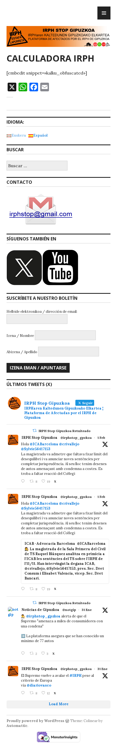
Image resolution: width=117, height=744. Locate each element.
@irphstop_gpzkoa (76, 438)
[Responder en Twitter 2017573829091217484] (24, 653)
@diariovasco (39, 685)
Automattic (17, 725)
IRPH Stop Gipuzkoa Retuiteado (65, 431)
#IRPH (75, 675)
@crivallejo (69, 444)
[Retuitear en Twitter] (34, 431)
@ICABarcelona (44, 444)
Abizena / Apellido (22, 352)
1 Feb (101, 438)
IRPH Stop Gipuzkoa (39, 437)
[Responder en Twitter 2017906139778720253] (24, 481)
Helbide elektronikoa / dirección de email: (42, 311)
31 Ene (87, 610)
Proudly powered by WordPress (35, 721)
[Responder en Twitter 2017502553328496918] (24, 693)
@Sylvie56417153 (35, 449)
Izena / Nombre (20, 335)
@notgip (69, 610)
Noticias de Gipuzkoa (40, 609)
